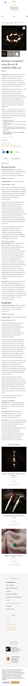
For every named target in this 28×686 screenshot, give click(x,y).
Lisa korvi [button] (14, 481)
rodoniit (13, 146)
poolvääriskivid (5, 146)
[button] (23, 28)
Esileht (3, 22)
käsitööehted (17, 145)
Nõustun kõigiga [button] (15, 682)
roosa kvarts (19, 146)
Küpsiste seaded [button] (6, 682)
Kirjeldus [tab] (5, 158)
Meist (7, 619)
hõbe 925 (7, 145)
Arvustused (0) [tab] (15, 158)
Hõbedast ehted (10, 22)
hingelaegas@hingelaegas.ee (14, 603)
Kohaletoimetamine (11, 625)
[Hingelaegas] (14, 7)
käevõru (12, 145)
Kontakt (8, 622)
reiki (10, 146)
